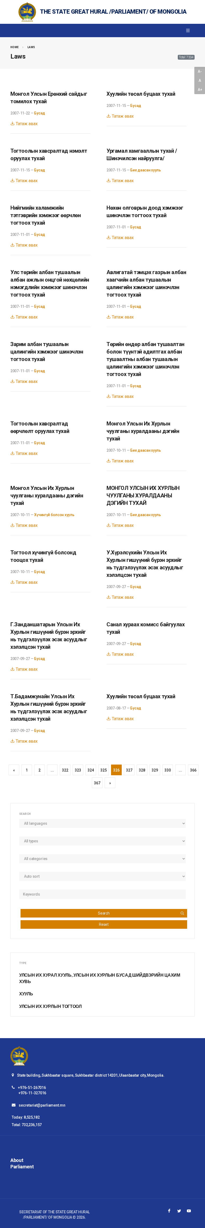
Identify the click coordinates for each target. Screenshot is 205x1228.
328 (142, 770)
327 (129, 770)
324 (91, 770)
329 (155, 770)
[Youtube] (189, 1211)
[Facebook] (169, 1211)
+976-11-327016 (32, 1093)
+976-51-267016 (32, 1087)
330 (167, 770)
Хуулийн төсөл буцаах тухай (141, 94)
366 (193, 770)
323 (78, 770)
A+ (200, 89)
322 (65, 770)
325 (103, 770)
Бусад (39, 113)
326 (116, 770)
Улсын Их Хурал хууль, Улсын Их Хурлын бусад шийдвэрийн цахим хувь (99, 978)
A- (200, 71)
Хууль (26, 994)
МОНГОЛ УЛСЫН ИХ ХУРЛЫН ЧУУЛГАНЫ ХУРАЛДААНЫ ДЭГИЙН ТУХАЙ (143, 495)
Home (14, 47)
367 (97, 783)
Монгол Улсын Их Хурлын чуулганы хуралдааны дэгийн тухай (143, 431)
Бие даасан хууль (145, 170)
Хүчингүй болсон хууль (54, 515)
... (52, 770)
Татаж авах (26, 123)
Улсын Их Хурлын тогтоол (50, 1006)
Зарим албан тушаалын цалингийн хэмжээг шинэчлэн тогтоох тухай (46, 351)
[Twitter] (179, 1211)
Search (103, 913)
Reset (104, 924)
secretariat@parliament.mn (42, 1105)
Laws (31, 47)
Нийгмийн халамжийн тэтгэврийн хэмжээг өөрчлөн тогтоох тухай (45, 215)
